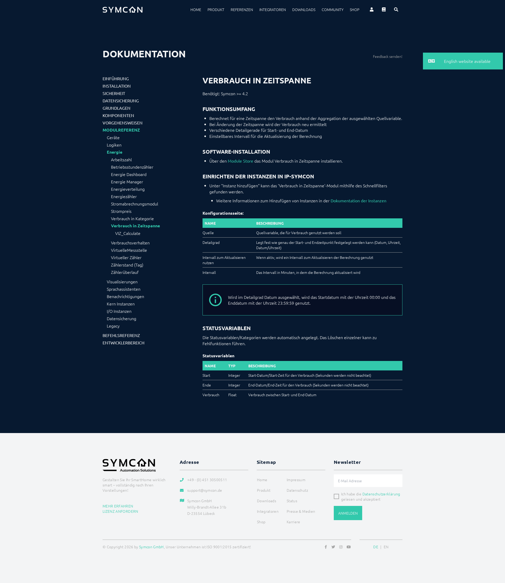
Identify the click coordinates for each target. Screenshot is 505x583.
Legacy (113, 325)
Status (292, 500)
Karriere (293, 521)
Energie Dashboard (129, 174)
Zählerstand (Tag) (127, 264)
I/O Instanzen (119, 311)
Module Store (240, 160)
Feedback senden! (387, 56)
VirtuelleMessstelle (129, 250)
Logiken (114, 144)
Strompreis (121, 211)
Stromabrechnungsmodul (134, 203)
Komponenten (118, 115)
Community (333, 9)
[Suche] (396, 9)
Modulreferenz (121, 130)
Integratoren (272, 9)
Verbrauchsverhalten (130, 242)
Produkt (216, 9)
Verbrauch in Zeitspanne (135, 225)
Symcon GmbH (151, 546)
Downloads (303, 9)
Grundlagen (116, 107)
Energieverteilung (128, 189)
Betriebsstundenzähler (132, 166)
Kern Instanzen (121, 303)
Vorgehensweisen (123, 122)
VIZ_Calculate (127, 233)
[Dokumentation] (384, 9)
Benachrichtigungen (125, 296)
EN (386, 546)
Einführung (116, 78)
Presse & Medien (301, 511)
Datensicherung (121, 100)
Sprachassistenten (123, 289)
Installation (117, 85)
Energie (114, 152)
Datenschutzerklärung (381, 493)
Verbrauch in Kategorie (132, 218)
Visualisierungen (122, 281)
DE (375, 546)
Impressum (296, 479)
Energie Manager (127, 181)
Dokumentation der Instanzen (358, 200)
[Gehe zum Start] (494, 553)
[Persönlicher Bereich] (372, 9)
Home (195, 9)
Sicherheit (114, 93)
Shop (354, 9)
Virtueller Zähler (126, 257)
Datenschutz (297, 490)
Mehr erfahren (118, 506)
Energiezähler (124, 196)
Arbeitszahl (121, 159)
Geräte (113, 137)
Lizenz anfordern (120, 511)
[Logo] (123, 9)
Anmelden (348, 513)
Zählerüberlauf (125, 272)
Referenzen (242, 9)
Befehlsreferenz (121, 335)
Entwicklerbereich (123, 342)
